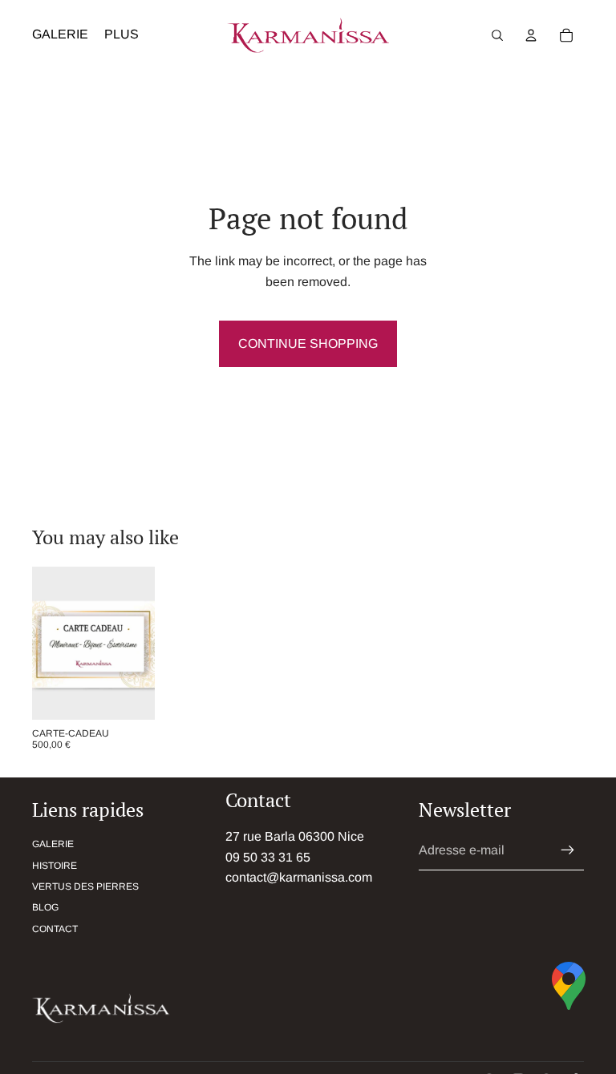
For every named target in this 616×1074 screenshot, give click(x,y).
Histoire (54, 865)
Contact (55, 929)
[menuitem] (121, 35)
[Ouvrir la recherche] (497, 35)
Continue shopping (308, 343)
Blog (45, 907)
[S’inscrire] (568, 850)
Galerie (53, 844)
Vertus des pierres (85, 886)
